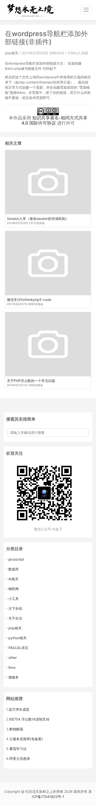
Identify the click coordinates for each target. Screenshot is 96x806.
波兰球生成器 (19, 709)
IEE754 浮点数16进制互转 (29, 719)
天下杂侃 (15, 608)
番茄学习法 (18, 749)
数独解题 (16, 729)
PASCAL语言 (18, 648)
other (12, 657)
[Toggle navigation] (86, 10)
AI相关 (13, 579)
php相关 (11, 53)
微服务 (13, 677)
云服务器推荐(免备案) (26, 739)
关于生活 (15, 618)
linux (12, 667)
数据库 (13, 569)
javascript (16, 559)
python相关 (17, 638)
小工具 (13, 598)
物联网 (13, 589)
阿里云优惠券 (19, 758)
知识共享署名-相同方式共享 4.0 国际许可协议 (54, 120)
